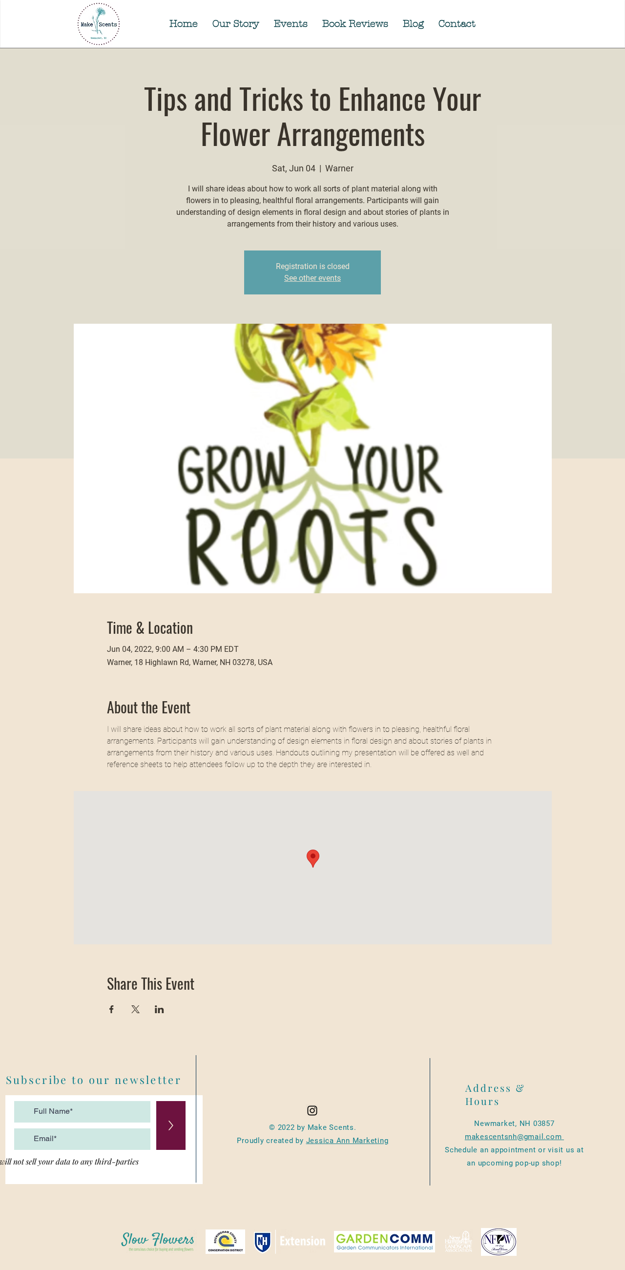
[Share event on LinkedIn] (159, 1009)
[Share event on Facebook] (111, 1009)
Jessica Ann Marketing (347, 1140)
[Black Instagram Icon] (312, 1110)
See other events (312, 278)
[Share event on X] (135, 1009)
